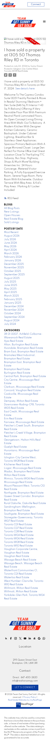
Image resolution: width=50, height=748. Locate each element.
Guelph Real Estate (15, 447)
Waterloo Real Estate (16, 577)
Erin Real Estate (13, 418)
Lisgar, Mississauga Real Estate (22, 468)
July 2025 (10, 282)
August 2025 (12, 278)
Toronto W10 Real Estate (18, 546)
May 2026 (10, 246)
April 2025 (10, 292)
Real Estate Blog (13, 219)
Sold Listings (11, 222)
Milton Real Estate (14, 475)
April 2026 (10, 250)
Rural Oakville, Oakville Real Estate (25, 503)
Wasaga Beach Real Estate (20, 560)
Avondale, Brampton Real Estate (23, 348)
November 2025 (14, 267)
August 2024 (11, 320)
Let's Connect (25, 687)
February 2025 (13, 299)
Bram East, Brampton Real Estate (23, 351)
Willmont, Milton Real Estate (21, 588)
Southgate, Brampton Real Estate (24, 514)
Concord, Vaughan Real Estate (22, 390)
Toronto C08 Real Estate (18, 531)
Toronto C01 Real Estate (18, 524)
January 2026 (12, 260)
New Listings (11, 212)
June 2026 (10, 243)
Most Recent (11, 232)
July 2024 (10, 324)
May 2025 (10, 289)
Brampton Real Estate (17, 369)
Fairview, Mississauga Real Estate (24, 422)
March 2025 (11, 296)
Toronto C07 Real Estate (18, 528)
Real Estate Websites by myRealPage (25, 700)
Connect (36, 4)
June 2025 (10, 285)
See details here (25, 88)
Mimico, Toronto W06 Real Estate (24, 478)
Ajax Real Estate (13, 341)
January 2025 (12, 303)
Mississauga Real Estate (18, 482)
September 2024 (14, 317)
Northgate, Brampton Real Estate (24, 493)
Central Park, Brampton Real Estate (25, 376)
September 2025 (14, 274)
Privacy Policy (29, 697)
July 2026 (10, 239)
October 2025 (12, 271)
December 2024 (14, 306)
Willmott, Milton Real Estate (20, 591)
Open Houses (12, 215)
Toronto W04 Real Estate (19, 535)
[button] (6, 638)
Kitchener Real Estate (16, 464)
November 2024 (14, 310)
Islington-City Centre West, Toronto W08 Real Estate (21, 70)
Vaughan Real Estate (16, 556)
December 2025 (14, 264)
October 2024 (12, 313)
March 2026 (11, 253)
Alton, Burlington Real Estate (21, 344)
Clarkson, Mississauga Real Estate (24, 387)
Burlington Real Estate (17, 373)
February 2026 (13, 257)
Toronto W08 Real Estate (18, 542)
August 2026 (11, 236)
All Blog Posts (12, 208)
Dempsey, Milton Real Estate (21, 401)
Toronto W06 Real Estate (19, 538)
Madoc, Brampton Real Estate (22, 471)
